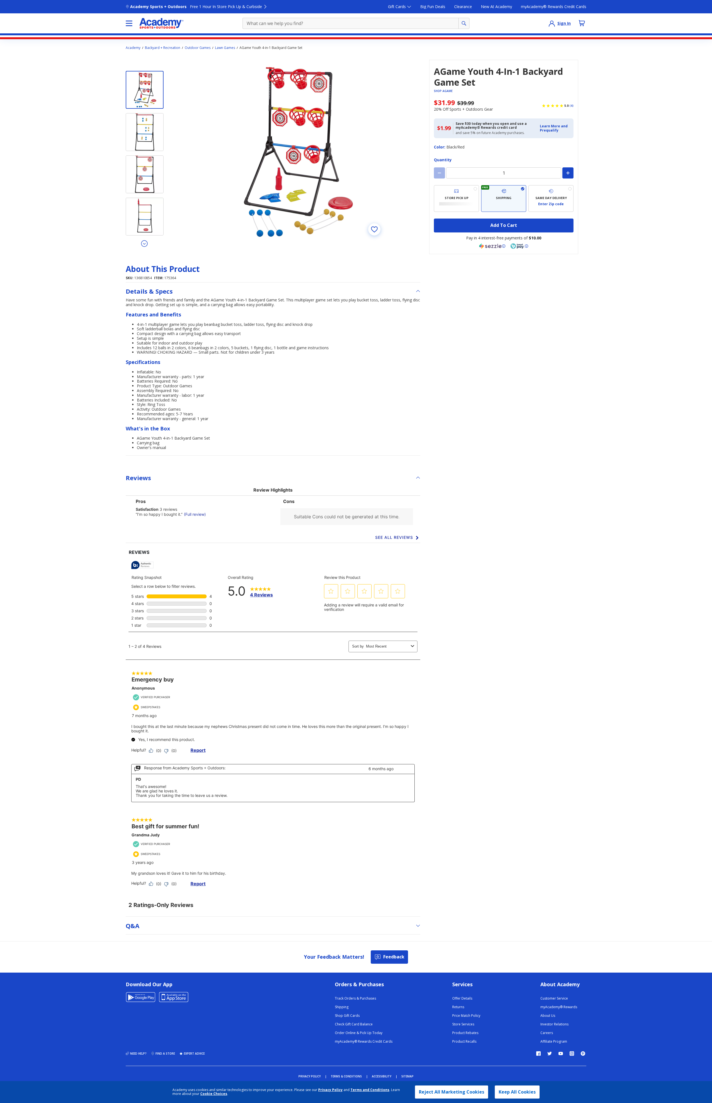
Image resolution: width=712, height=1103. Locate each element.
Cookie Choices (213, 1094)
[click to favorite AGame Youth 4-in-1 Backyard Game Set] (374, 229)
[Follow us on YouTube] (560, 1053)
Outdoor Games (198, 48)
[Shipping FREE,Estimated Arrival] (503, 198)
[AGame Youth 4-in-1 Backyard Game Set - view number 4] (144, 216)
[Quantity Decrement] (439, 173)
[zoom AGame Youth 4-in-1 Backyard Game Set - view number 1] (296, 151)
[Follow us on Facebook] (538, 1053)
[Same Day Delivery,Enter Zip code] (551, 198)
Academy (133, 48)
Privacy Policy (330, 1089)
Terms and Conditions (369, 1089)
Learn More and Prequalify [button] (554, 128)
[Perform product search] (463, 23)
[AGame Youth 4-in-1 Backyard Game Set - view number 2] (144, 132)
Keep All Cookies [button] (517, 1092)
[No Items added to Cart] (581, 23)
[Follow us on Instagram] (571, 1053)
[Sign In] (551, 23)
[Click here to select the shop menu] (129, 23)
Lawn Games (225, 48)
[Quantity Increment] (567, 173)
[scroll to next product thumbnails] (144, 243)
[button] (555, 128)
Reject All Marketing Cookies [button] (451, 1092)
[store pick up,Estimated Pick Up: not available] (456, 198)
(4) (571, 105)
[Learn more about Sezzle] (492, 246)
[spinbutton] (503, 173)
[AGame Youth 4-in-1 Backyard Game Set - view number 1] (144, 89)
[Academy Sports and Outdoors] (161, 23)
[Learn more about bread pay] (519, 246)
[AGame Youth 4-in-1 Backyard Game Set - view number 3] (144, 174)
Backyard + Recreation (162, 48)
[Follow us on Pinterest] (583, 1053)
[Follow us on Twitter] (549, 1053)
